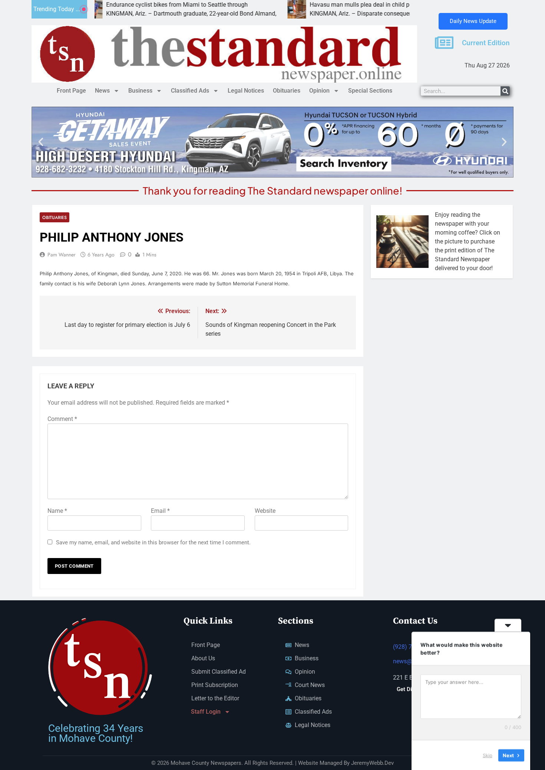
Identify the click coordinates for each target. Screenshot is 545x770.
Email (160, 510)
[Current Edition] (444, 42)
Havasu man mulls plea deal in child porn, (330, 4)
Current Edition (486, 43)
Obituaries (286, 90)
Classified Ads (190, 90)
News (102, 90)
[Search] (505, 91)
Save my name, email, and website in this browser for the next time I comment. (153, 542)
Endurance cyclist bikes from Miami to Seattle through (143, 4)
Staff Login (206, 711)
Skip (487, 755)
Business (140, 90)
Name (57, 510)
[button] (40, 141)
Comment (62, 418)
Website (265, 510)
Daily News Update (473, 21)
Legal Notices (246, 90)
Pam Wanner (61, 254)
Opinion (319, 90)
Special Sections (370, 90)
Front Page (71, 90)
